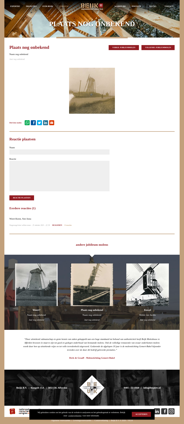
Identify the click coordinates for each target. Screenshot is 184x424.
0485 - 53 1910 (131, 387)
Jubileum (63, 6)
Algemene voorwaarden (60, 420)
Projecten (31, 6)
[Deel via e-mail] (51, 122)
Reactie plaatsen (21, 198)
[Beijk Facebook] (164, 411)
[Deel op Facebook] (33, 122)
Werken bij (120, 6)
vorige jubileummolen (123, 47)
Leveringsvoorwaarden (82, 420)
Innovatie (136, 6)
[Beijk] (92, 7)
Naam (12, 147)
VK (130, 420)
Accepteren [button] (141, 414)
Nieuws (152, 6)
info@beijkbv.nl (152, 387)
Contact (169, 6)
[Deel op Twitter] (39, 122)
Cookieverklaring (101, 420)
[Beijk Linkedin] (157, 411)
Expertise (15, 6)
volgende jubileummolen (158, 47)
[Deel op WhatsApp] (27, 122)
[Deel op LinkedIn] (45, 122)
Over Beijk (47, 6)
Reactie (12, 159)
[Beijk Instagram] (171, 411)
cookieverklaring (74, 416)
